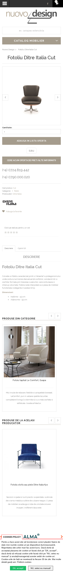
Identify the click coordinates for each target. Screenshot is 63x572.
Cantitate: (7, 127)
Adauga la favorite (13, 211)
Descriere (9, 248)
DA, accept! (18, 568)
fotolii (16, 191)
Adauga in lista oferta (31, 141)
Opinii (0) (22, 248)
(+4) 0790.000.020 (16, 177)
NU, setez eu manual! (41, 568)
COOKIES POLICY (12, 537)
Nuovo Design (8, 49)
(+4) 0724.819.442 (15, 170)
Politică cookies (24, 562)
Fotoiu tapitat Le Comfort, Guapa (29, 380)
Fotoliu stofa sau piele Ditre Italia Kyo (29, 485)
